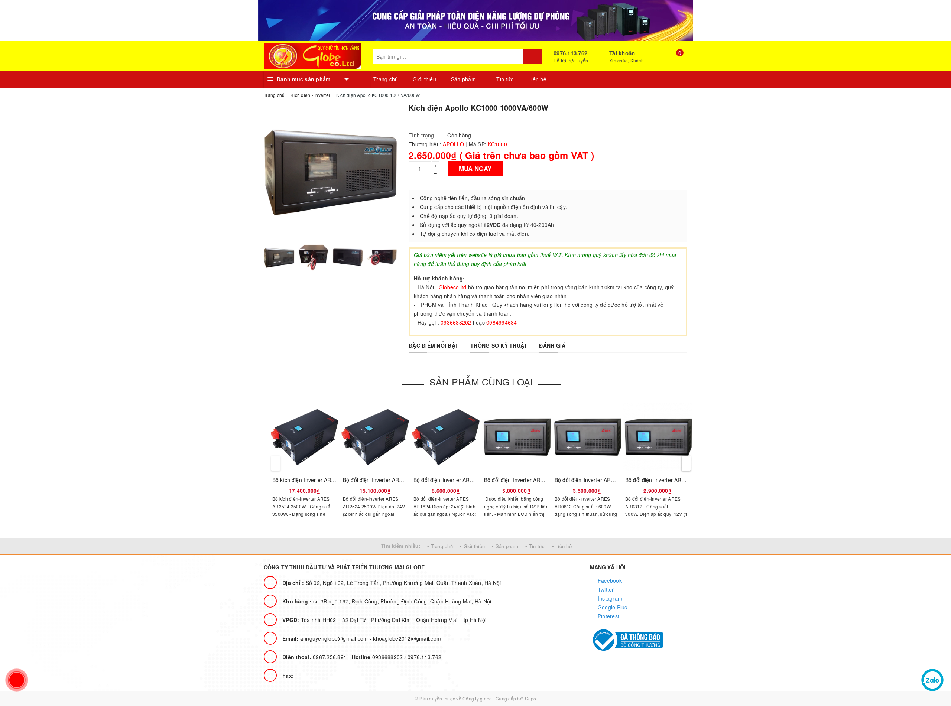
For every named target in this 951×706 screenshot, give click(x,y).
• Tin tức (535, 546)
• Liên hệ (562, 546)
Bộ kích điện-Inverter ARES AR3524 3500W (324, 480)
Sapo (530, 698)
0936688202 (378, 657)
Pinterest (608, 616)
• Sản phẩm (505, 546)
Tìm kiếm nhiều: (400, 545)
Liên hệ (537, 79)
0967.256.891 (315, 657)
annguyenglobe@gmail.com (326, 638)
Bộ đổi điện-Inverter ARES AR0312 (667, 480)
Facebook (609, 580)
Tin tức (504, 79)
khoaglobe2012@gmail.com (407, 638)
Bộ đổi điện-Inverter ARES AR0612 (596, 480)
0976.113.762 (570, 53)
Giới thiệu (424, 79)
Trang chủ (385, 79)
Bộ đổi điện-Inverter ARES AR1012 (526, 480)
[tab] (433, 345)
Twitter (605, 589)
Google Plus (611, 607)
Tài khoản (622, 53)
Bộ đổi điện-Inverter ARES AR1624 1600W (464, 480)
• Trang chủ (440, 546)
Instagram (609, 598)
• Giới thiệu (472, 546)
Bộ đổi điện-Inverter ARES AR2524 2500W (394, 480)
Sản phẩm (464, 79)
